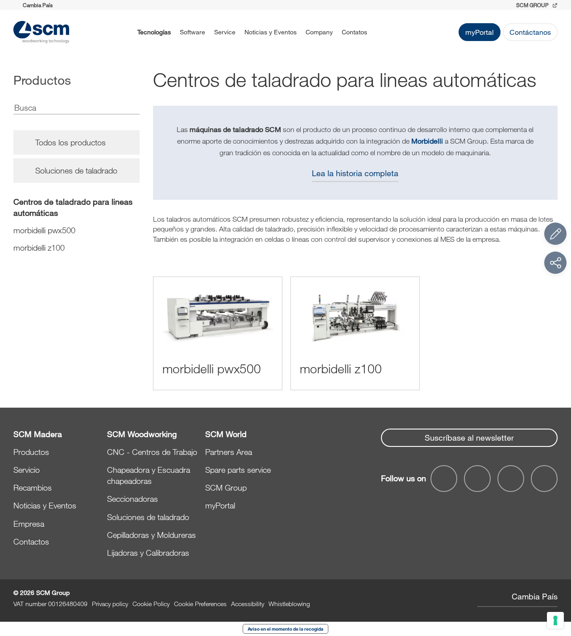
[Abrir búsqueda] (383, 32)
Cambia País (535, 596)
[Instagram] (544, 478)
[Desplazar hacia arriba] (555, 580)
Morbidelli (427, 140)
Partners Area (228, 452)
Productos (31, 452)
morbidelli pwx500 (44, 230)
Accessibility (247, 603)
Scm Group (533, 4)
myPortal (479, 32)
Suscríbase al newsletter (469, 437)
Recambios (32, 487)
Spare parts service (238, 470)
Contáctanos (530, 32)
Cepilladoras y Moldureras (151, 535)
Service (225, 32)
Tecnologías (154, 32)
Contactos (31, 541)
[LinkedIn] (510, 478)
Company (319, 32)
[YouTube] (477, 478)
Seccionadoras (132, 499)
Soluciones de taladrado (148, 517)
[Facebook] (443, 478)
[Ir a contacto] (555, 234)
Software (192, 32)
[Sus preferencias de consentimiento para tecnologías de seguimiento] (555, 620)
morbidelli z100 (39, 247)
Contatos (354, 32)
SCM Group (226, 487)
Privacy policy (110, 603)
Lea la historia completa (355, 173)
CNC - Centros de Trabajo (152, 452)
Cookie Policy (151, 603)
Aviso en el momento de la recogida (285, 629)
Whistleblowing (289, 603)
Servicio (26, 470)
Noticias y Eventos (270, 32)
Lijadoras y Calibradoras (148, 553)
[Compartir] (555, 263)
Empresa (28, 524)
